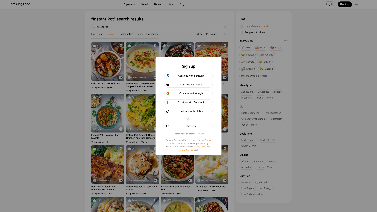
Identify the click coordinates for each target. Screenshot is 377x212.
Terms (208, 140)
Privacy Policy (178, 143)
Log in (201, 133)
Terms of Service (185, 150)
